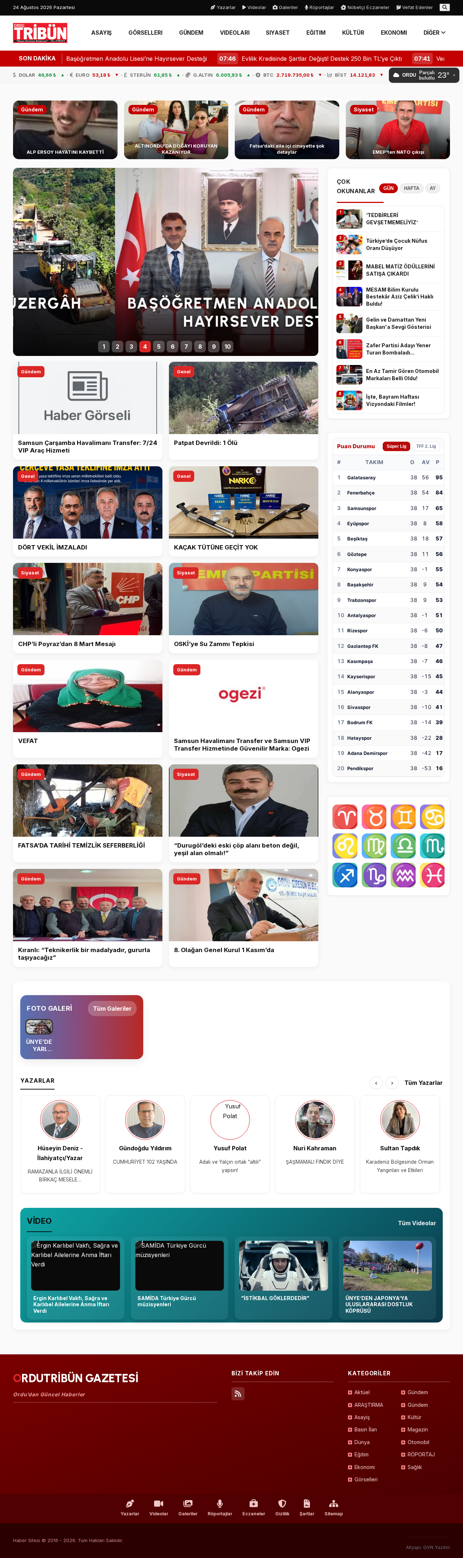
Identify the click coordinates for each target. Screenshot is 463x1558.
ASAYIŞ (101, 32)
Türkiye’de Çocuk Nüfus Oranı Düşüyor (397, 244)
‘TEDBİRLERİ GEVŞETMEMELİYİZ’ (392, 218)
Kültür (414, 1417)
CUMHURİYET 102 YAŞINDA (145, 1162)
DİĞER (432, 32)
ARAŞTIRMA (368, 1405)
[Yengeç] (432, 817)
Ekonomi (364, 1467)
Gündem (31, 371)
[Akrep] (432, 845)
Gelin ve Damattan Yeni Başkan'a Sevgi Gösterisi (398, 323)
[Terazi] (403, 845)
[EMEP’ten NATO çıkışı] (398, 130)
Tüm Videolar (417, 1223)
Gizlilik (282, 1513)
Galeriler (287, 7)
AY (433, 188)
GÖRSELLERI (145, 32)
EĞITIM (316, 32)
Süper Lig (396, 446)
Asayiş (362, 1417)
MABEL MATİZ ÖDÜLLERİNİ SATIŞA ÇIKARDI (400, 270)
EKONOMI (394, 32)
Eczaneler (253, 1513)
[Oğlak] (374, 875)
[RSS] (238, 1393)
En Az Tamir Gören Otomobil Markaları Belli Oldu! (402, 374)
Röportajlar (321, 7)
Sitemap (333, 1513)
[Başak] (374, 845)
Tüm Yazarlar (423, 1082)
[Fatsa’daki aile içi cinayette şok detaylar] (287, 130)
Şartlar (307, 1513)
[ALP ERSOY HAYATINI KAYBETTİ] (65, 130)
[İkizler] (403, 817)
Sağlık (415, 1467)
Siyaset (30, 573)
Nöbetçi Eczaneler (368, 7)
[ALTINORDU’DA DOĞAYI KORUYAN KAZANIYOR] (176, 130)
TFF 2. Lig (426, 446)
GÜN (388, 188)
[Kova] (403, 875)
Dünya (362, 1442)
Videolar (256, 7)
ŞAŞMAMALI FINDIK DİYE (315, 1162)
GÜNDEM (191, 32)
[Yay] (344, 875)
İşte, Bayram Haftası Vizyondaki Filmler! (392, 400)
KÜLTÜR (353, 32)
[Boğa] (374, 817)
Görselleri (366, 1479)
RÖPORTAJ (421, 1454)
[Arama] (444, 7)
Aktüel (362, 1392)
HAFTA (411, 188)
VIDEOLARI (234, 32)
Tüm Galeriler (112, 1008)
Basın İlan (365, 1429)
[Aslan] (344, 845)
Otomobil (418, 1442)
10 (228, 346)
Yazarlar (225, 7)
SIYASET (277, 32)
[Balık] (432, 875)
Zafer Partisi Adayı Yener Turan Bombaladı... (398, 349)
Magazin (418, 1429)
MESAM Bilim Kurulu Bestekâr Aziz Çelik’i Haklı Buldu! (399, 296)
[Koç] (344, 817)
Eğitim (361, 1454)
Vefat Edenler (417, 7)
